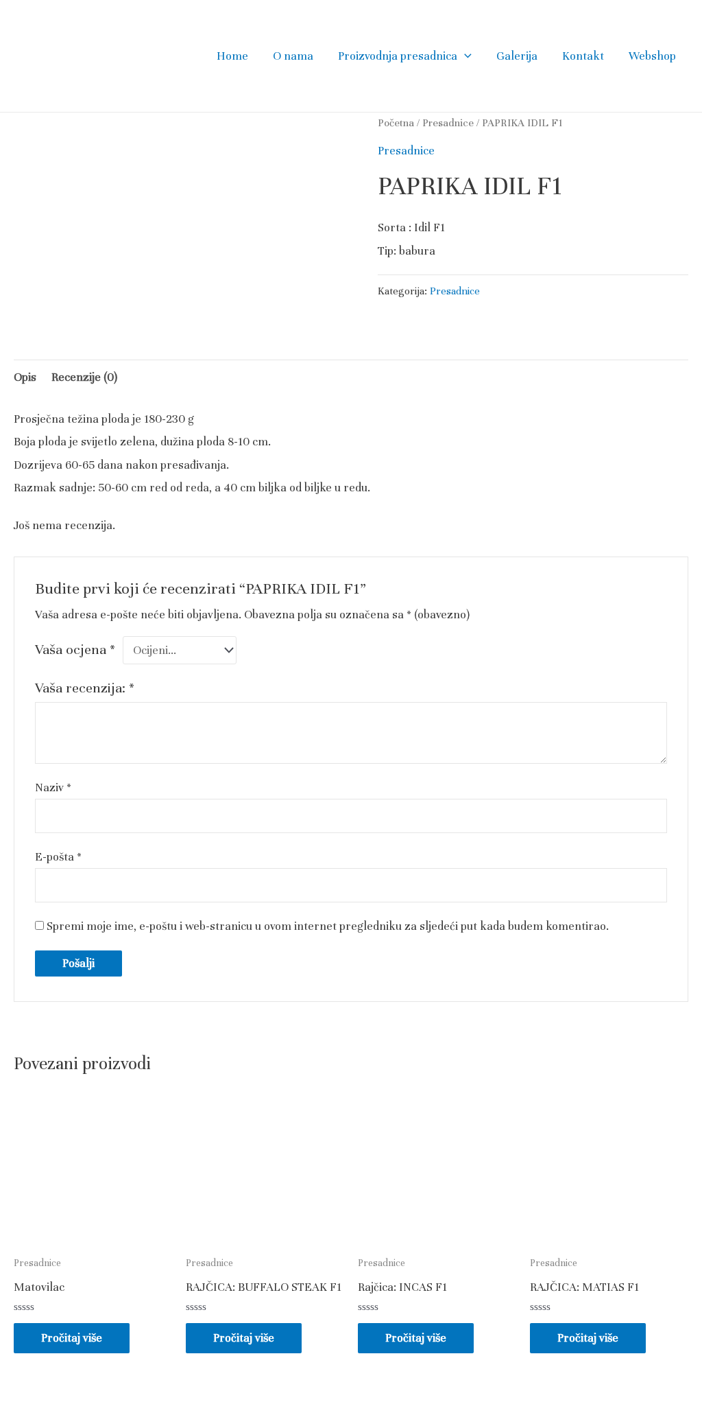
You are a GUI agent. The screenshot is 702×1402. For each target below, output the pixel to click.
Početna (396, 122)
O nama (293, 56)
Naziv (53, 787)
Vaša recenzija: (84, 688)
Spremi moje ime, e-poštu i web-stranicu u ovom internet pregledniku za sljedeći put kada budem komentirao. (328, 926)
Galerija (516, 56)
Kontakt (583, 56)
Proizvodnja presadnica (397, 56)
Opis (25, 377)
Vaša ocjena (75, 649)
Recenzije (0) (84, 377)
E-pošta (58, 857)
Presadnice (448, 122)
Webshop (652, 56)
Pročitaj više (71, 1338)
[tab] (25, 377)
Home (232, 56)
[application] (464, 56)
